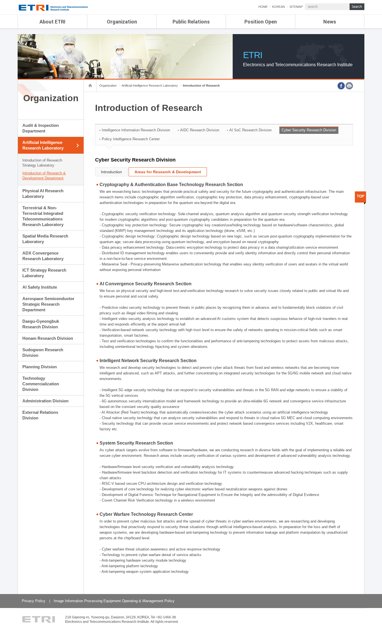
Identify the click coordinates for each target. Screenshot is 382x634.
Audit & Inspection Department (40, 128)
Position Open (260, 22)
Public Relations (191, 22)
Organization (122, 22)
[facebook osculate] (341, 85)
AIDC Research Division (199, 130)
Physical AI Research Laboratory (42, 193)
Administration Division (45, 400)
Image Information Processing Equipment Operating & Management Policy (114, 601)
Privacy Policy (33, 601)
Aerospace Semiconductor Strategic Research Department (48, 304)
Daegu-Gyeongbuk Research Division (40, 324)
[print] (349, 85)
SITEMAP (296, 6)
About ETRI (52, 22)
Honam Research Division (47, 338)
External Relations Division (40, 415)
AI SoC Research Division (250, 130)
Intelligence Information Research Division (136, 130)
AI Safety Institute (39, 287)
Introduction (111, 172)
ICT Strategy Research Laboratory (44, 273)
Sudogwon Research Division (42, 352)
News (329, 22)
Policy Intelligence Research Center (131, 139)
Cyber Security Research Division (309, 130)
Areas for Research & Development (168, 172)
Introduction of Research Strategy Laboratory (42, 162)
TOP (360, 196)
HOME (263, 6)
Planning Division (39, 366)
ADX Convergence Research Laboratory (42, 256)
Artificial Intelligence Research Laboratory (42, 145)
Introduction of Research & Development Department (44, 175)
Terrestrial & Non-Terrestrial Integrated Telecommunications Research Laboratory (42, 216)
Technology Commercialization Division (40, 384)
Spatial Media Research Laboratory (45, 239)
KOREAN (278, 6)
